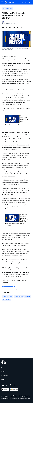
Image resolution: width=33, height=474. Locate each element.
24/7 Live (11, 2)
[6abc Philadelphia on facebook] (3, 385)
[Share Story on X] (6, 27)
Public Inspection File (5, 398)
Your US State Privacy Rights (7, 396)
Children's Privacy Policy (24, 395)
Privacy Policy (4, 395)
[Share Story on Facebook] (3, 27)
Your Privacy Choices (13, 395)
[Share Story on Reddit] (10, 27)
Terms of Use (17, 396)
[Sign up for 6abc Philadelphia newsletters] (14, 385)
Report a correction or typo (8, 286)
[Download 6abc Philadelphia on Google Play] (14, 389)
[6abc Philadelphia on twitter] (6, 385)
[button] (2, 2)
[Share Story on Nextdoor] (14, 27)
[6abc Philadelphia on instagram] (10, 385)
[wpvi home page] (3, 362)
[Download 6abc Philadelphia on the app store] (5, 389)
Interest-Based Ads (26, 396)
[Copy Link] (21, 27)
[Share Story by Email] (17, 27)
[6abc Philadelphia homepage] (6, 2)
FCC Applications (15, 398)
